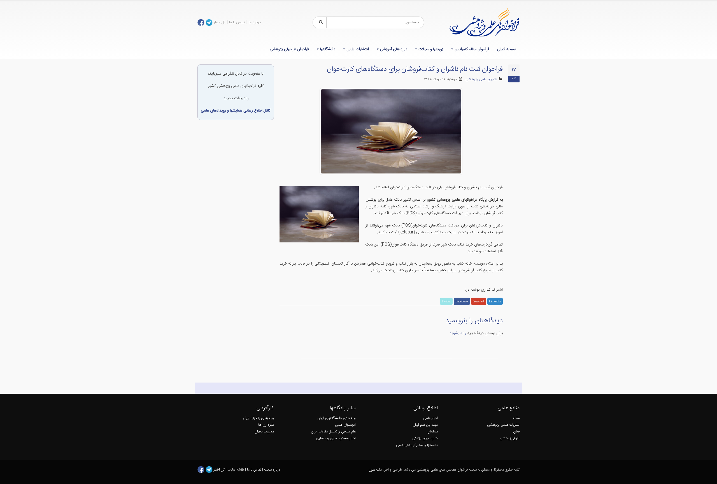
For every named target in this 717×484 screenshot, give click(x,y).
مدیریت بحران (264, 432)
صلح (516, 432)
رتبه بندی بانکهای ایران (258, 418)
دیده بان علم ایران (425, 425)
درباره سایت (272, 470)
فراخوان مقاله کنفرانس (472, 49)
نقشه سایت (236, 470)
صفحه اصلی (506, 49)
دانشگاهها (327, 49)
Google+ (479, 301)
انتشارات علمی (357, 49)
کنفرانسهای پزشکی (425, 438)
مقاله (516, 418)
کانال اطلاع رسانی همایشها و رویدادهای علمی (236, 110)
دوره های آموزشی (393, 49)
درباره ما (255, 22)
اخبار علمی (430, 418)
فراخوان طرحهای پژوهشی (289, 49)
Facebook (461, 301)
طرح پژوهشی (510, 438)
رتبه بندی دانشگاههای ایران (336, 418)
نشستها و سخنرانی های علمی (417, 445)
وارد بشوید (458, 333)
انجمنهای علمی (345, 425)
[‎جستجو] (319, 22)
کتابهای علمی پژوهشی (481, 79)
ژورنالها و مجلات (430, 49)
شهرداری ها (266, 425)
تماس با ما (237, 22)
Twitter (446, 301)
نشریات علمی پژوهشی (503, 425)
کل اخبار (219, 22)
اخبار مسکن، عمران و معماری (336, 438)
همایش (432, 432)
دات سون (375, 470)
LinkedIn (495, 301)
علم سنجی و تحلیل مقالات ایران (333, 432)
